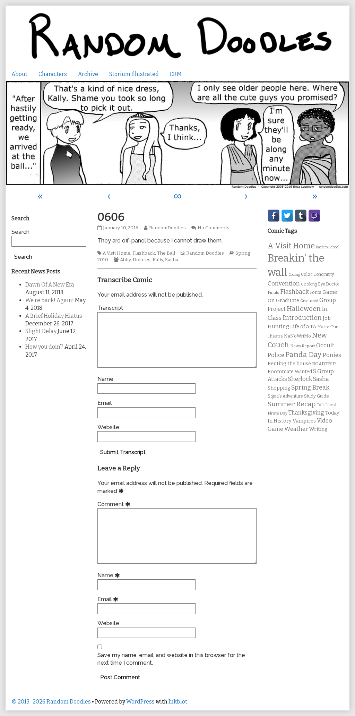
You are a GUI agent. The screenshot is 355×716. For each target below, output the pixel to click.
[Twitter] (287, 216)
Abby (125, 260)
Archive (88, 74)
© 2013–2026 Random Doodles (51, 701)
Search (20, 232)
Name (105, 379)
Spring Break (310, 387)
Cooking (309, 284)
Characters (52, 74)
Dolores (141, 260)
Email (104, 403)
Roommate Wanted (290, 372)
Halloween (304, 309)
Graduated (309, 301)
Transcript (110, 308)
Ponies (331, 355)
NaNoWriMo (297, 336)
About (19, 74)
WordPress (140, 701)
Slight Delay (41, 331)
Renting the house (289, 364)
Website (108, 427)
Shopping (279, 388)
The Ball (166, 253)
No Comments (214, 228)
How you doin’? (44, 346)
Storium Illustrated (134, 74)
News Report (302, 345)
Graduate (287, 300)
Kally (158, 260)
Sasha (171, 260)
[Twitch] (314, 216)
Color (306, 274)
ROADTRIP (324, 364)
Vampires (304, 421)
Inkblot (177, 701)
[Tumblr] (301, 216)
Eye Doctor (328, 284)
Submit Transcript (123, 452)
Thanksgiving (306, 412)
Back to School (327, 247)
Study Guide (316, 396)
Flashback (143, 253)
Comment (114, 504)
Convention (284, 283)
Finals (273, 292)
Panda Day (303, 354)
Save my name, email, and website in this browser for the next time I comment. (171, 659)
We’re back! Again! (49, 300)
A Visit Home (116, 253)
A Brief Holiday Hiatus (53, 316)
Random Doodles (205, 253)
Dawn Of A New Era (49, 284)
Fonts (315, 292)
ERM (176, 74)
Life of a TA (303, 326)
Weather (296, 429)
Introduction (302, 318)
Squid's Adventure (285, 396)
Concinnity (323, 274)
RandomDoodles (167, 228)
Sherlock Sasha (308, 379)
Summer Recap (292, 404)
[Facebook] (274, 216)
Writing (318, 429)
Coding (294, 274)
